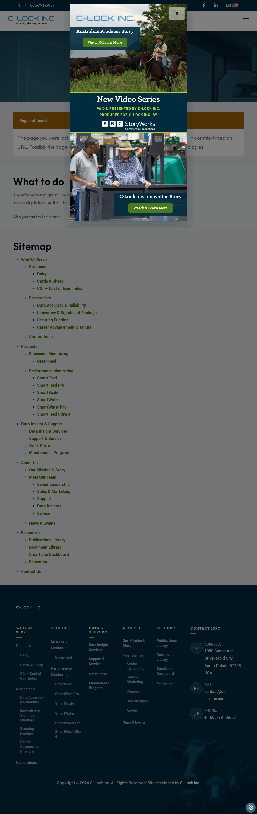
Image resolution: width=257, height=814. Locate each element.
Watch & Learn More (105, 42)
